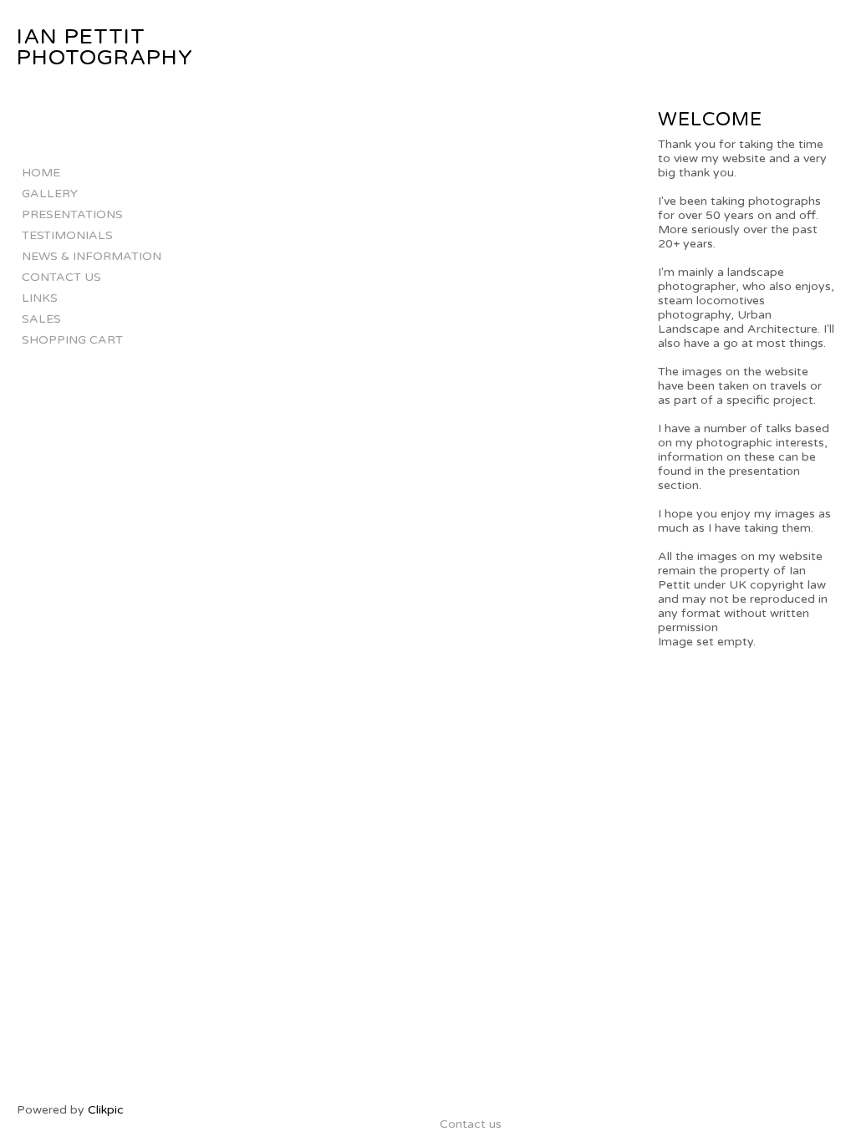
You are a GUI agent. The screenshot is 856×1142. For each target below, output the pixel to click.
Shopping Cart (72, 340)
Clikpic (106, 1110)
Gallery (50, 193)
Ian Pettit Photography (105, 47)
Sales (41, 319)
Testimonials (67, 235)
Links (40, 298)
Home (41, 173)
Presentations (72, 214)
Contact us (61, 277)
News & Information (91, 256)
